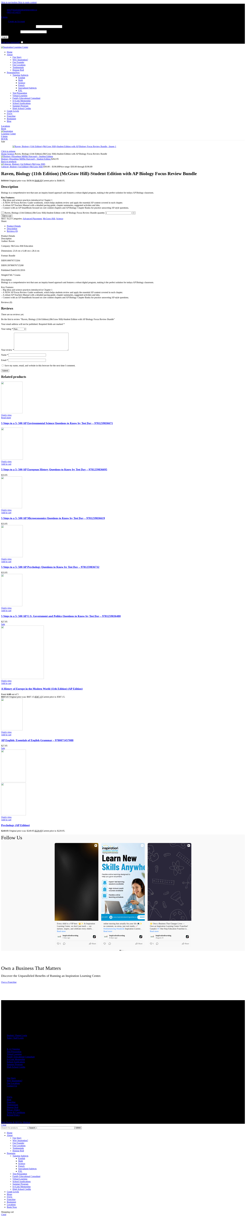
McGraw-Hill (49, 218)
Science (21, 83)
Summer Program (20, 106)
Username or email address (18, 26)
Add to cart (6, 216)
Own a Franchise (9, 982)
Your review (7, 350)
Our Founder (18, 62)
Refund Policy (13, 1115)
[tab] (14, 226)
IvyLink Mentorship (22, 101)
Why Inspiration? (20, 60)
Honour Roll (18, 70)
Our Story (17, 57)
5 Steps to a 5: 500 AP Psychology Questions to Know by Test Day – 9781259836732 (50, 567)
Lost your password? (10, 42)
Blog (9, 1099)
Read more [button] (61, 931)
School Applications (22, 103)
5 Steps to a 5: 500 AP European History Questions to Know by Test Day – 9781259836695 (54, 469)
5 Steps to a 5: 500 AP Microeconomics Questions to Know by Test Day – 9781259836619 (53, 518)
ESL (20, 90)
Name (4, 355)
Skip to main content (27, 2)
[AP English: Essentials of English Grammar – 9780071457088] (12, 729)
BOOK (4, 139)
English (21, 77)
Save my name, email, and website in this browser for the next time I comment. (40, 365)
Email (4, 360)
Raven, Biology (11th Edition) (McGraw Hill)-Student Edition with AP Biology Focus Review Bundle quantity (55, 213)
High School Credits (22, 108)
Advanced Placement (32, 218)
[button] (6, 464)
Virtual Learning (20, 95)
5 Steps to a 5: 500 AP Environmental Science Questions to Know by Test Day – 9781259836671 (57, 423)
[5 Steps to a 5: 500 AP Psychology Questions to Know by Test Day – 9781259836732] (12, 556)
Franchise (11, 1102)
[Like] (104, 944)
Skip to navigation (9, 2)
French (21, 85)
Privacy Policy (13, 1110)
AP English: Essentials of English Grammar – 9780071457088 (37, 740)
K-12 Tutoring (13, 1049)
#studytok (120, 929)
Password (10, 31)
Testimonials (18, 67)
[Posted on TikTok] (94, 936)
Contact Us (12, 1086)
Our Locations (19, 65)
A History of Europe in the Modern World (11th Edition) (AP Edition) (42, 688)
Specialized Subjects (27, 88)
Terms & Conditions (16, 1112)
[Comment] (63, 944)
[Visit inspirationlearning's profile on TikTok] (59, 936)
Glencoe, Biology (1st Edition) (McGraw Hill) (22, 166)
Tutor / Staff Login (15, 1038)
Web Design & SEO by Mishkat (15, 1122)
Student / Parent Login (17, 1035)
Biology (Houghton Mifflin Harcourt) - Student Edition (26, 159)
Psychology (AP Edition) (15, 825)
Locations (5, 126)
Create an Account (16, 21)
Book (3, 128)
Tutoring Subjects (20, 75)
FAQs (9, 1097)
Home (4, 154)
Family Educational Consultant (26, 98)
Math (20, 80)
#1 (158, 929)
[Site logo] (14, 47)
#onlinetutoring (109, 929)
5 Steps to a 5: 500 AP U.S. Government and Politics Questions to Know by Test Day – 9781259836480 (61, 616)
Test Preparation (20, 93)
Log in (4, 37)
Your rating (7, 329)
